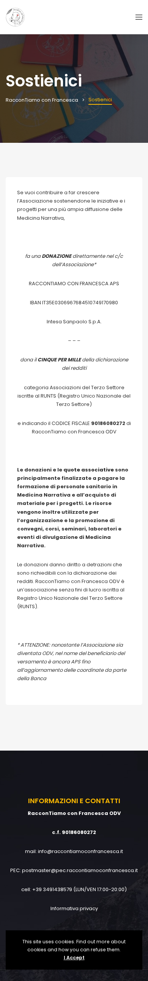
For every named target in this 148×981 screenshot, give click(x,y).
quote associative (88, 469)
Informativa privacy (74, 908)
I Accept (74, 957)
